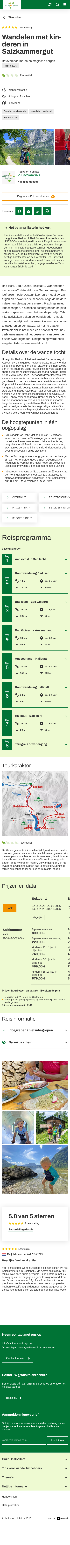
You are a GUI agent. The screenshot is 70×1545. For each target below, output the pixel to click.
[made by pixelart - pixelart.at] (58, 1518)
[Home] (23, 5)
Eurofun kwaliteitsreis (15, 111)
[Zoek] (57, 5)
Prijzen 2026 (10, 65)
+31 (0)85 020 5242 (29, 175)
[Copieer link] (38, 211)
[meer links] (49, 4)
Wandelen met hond (41, 111)
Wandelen (14, 17)
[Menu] (65, 4)
